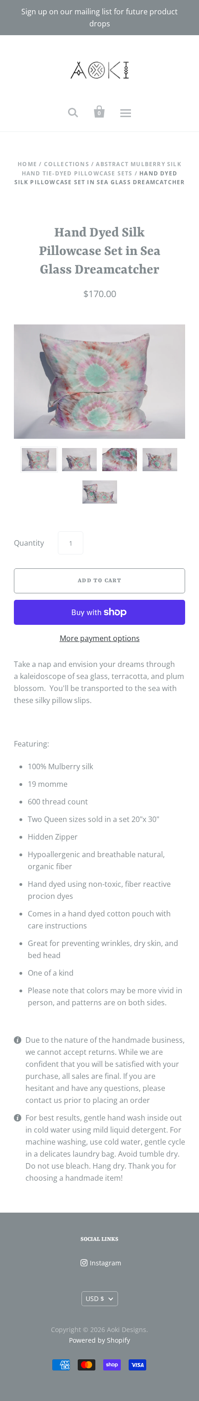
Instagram (105, 1262)
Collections (66, 164)
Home (27, 164)
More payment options (100, 638)
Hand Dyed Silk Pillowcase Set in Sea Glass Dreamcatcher (100, 252)
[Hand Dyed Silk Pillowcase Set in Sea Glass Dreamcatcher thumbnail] (39, 459)
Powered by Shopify (99, 1340)
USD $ (95, 1298)
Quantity (29, 543)
